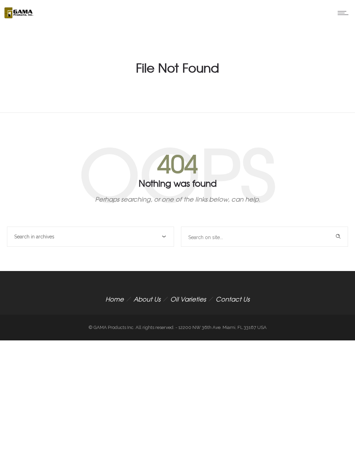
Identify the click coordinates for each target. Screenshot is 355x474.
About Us (147, 299)
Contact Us (233, 299)
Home (114, 299)
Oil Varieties (188, 299)
